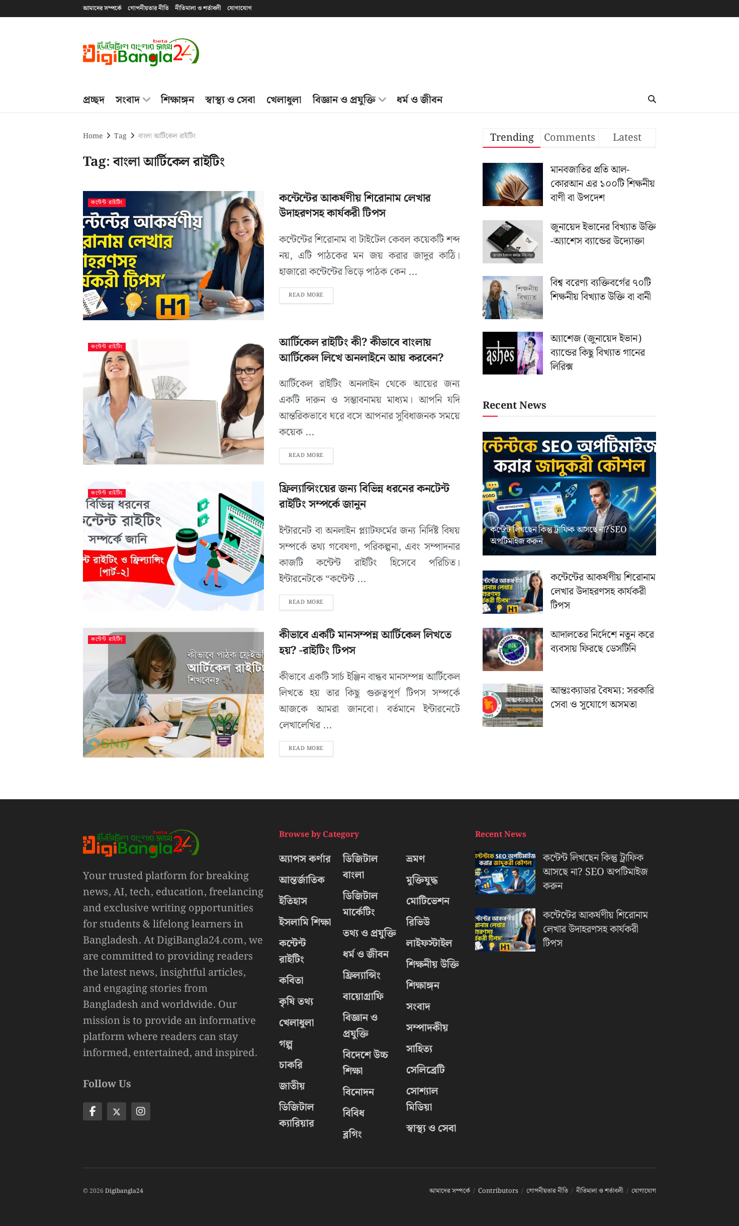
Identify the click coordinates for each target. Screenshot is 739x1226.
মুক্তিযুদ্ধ (422, 880)
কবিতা (291, 981)
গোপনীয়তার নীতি (148, 8)
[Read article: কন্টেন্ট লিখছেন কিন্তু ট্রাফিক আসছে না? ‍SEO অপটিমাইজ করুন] (569, 494)
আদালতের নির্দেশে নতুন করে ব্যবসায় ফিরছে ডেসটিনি (602, 642)
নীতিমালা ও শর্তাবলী (198, 8)
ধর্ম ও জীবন (419, 100)
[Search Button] (652, 100)
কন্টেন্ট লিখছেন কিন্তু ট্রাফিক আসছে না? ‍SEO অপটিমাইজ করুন (558, 536)
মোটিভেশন (427, 901)
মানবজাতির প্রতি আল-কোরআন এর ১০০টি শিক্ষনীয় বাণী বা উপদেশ (602, 184)
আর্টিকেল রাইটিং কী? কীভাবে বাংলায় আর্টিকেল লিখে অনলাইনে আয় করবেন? (361, 350)
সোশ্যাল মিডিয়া (422, 1099)
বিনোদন (358, 1092)
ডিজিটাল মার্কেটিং (360, 904)
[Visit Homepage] (141, 52)
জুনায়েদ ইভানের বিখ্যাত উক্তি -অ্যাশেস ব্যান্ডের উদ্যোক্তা (603, 234)
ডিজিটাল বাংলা (360, 867)
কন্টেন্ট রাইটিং (107, 203)
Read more (311, 294)
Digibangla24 (124, 1191)
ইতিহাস (293, 901)
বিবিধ (353, 1113)
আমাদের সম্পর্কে (102, 8)
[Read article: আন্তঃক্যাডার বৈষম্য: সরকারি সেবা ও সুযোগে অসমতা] (513, 705)
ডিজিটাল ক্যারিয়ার (296, 1115)
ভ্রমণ (415, 859)
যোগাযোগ (239, 8)
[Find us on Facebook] (92, 1111)
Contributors (498, 1191)
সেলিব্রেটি (425, 1070)
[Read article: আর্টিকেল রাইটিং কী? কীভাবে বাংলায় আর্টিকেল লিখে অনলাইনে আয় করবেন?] (173, 399)
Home (93, 136)
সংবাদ (128, 100)
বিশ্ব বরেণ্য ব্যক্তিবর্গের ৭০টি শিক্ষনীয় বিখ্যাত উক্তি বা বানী (600, 290)
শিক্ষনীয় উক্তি (432, 965)
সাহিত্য (419, 1049)
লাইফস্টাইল (429, 943)
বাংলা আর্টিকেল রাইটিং (167, 136)
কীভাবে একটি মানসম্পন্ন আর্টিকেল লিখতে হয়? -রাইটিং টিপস (365, 642)
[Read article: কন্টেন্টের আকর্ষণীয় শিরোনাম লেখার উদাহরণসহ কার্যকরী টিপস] (173, 255)
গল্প (286, 1044)
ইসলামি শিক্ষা (305, 922)
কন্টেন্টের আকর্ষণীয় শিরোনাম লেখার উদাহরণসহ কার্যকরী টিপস (355, 206)
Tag (120, 136)
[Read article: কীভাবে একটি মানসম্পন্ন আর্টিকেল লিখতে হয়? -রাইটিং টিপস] (173, 692)
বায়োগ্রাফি (363, 997)
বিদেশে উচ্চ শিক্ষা (365, 1063)
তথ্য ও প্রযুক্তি (369, 933)
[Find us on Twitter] (116, 1111)
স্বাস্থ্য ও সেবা (230, 100)
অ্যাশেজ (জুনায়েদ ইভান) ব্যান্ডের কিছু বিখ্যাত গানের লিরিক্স (597, 353)
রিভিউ (418, 922)
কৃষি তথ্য (296, 1002)
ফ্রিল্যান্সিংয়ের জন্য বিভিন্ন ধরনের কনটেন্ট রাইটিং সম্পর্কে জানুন (364, 496)
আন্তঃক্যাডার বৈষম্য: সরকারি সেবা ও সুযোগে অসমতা (602, 698)
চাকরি (291, 1065)
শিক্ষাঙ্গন (177, 100)
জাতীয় (292, 1086)
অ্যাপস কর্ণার (305, 859)
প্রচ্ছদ (94, 100)
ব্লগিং (352, 1134)
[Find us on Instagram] (140, 1111)
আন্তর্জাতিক (302, 880)
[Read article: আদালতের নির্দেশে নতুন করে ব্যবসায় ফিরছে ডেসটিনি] (513, 649)
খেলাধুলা (284, 100)
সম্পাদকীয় (427, 1028)
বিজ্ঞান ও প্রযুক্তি (344, 100)
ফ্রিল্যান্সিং (362, 976)
